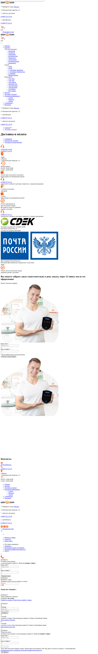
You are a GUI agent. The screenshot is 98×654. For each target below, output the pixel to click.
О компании (9, 103)
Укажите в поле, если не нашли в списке (14, 581)
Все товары (12, 91)
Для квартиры (13, 85)
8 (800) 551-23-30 (6, 16)
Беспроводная (13, 56)
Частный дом (12, 84)
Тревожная (12, 54)
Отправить (5, 613)
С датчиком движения (15, 70)
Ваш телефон (6, 349)
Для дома (11, 79)
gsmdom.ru (8, 546)
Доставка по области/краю (13, 142)
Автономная (12, 59)
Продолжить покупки (8, 620)
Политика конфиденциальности (15, 549)
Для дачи (11, 80)
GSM (10, 66)
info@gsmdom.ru (6, 465)
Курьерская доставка (11, 140)
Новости (11, 99)
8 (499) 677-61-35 (6, 23)
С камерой (11, 73)
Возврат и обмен (10, 537)
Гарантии (8, 539)
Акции (10, 101)
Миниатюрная (13, 75)
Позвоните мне (6, 576)
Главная (7, 46)
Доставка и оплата (11, 94)
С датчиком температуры (16, 72)
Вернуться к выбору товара (22, 600)
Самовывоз (8, 139)
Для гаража (12, 82)
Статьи (10, 98)
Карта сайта (8, 541)
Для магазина (12, 87)
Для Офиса (12, 89)
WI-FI (10, 68)
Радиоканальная (13, 61)
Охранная (11, 53)
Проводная (12, 58)
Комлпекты (12, 63)
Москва (16, 7)
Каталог (7, 47)
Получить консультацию (9, 356)
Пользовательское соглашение (14, 548)
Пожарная (11, 51)
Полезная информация (12, 96)
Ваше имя (4, 344)
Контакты (8, 105)
